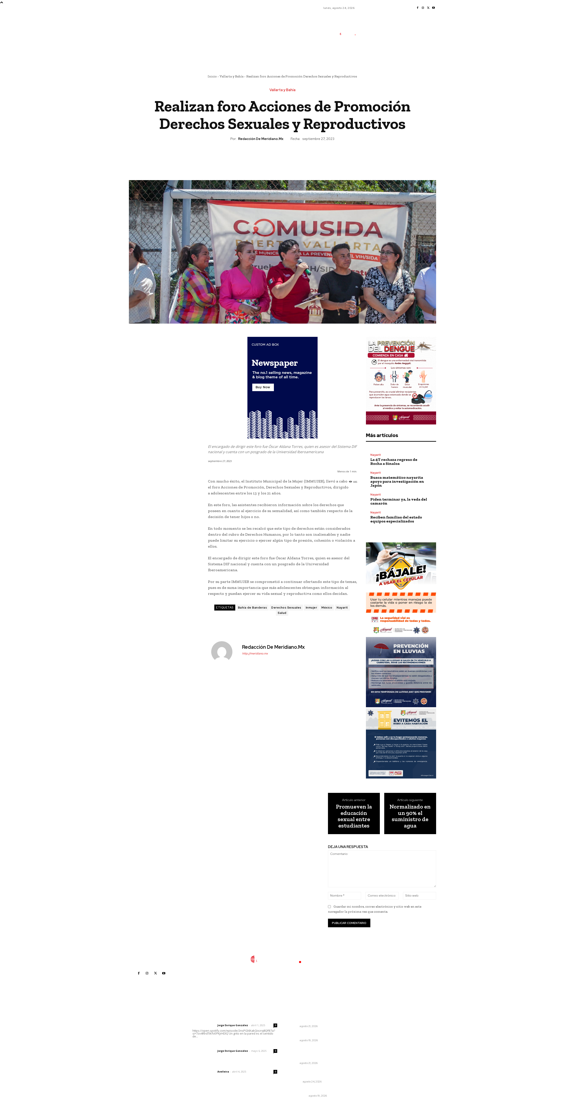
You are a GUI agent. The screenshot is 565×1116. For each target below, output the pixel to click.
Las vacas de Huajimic (215, 1045)
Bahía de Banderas (252, 607)
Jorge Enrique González (232, 1025)
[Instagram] (423, 8)
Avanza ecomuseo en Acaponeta (305, 1018)
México (326, 607)
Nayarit (342, 607)
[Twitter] (428, 8)
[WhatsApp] (292, 156)
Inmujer (311, 607)
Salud (282, 613)
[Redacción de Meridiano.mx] (224, 651)
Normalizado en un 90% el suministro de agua (410, 816)
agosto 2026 (363, 1026)
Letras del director (204, 1025)
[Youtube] (433, 8)
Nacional (294, 1081)
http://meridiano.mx (255, 653)
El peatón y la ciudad (213, 1065)
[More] (302, 156)
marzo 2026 (362, 1059)
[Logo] (350, 34)
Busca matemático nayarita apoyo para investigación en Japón (397, 481)
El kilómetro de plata (304, 1090)
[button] (375, 54)
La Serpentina (297, 1095)
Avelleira (223, 1071)
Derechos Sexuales (286, 607)
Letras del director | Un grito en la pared (232, 1019)
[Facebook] (417, 8)
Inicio (212, 76)
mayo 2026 (362, 1046)
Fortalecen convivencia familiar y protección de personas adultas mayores (313, 1052)
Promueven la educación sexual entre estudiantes (354, 816)
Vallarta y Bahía (231, 76)
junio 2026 (361, 1040)
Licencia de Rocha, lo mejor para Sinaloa (313, 1073)
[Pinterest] (282, 156)
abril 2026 (361, 1053)
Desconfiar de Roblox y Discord (312, 1034)
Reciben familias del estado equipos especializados (396, 519)
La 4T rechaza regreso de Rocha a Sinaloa (393, 461)
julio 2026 (361, 1033)
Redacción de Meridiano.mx (260, 139)
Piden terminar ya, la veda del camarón (398, 501)
